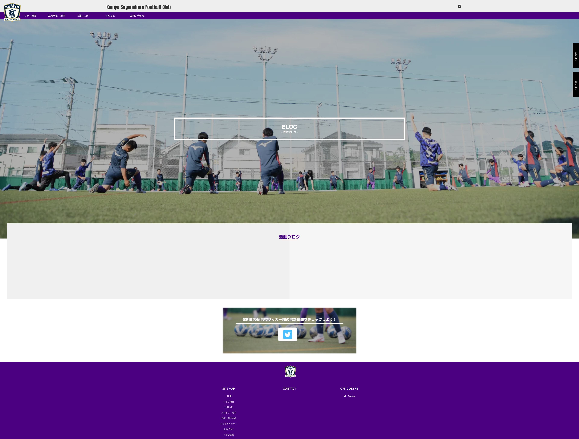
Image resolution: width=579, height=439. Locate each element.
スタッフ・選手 (228, 412)
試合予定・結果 (56, 15)
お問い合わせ (576, 85)
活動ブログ (228, 429)
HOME (229, 396)
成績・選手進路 (228, 418)
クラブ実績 (228, 434)
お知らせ (229, 407)
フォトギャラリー (228, 423)
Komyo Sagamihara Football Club (138, 7)
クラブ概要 (228, 401)
